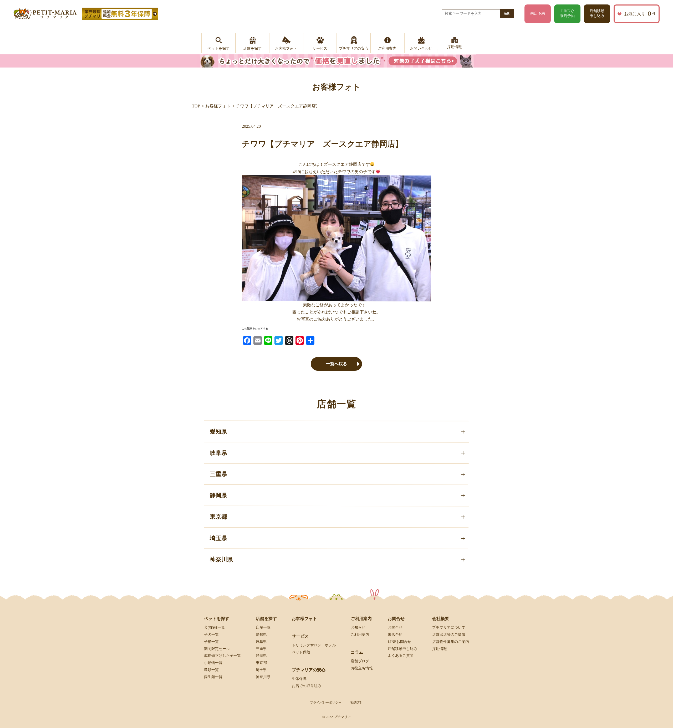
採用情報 (439, 648)
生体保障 (299, 679)
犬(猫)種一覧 (214, 627)
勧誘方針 (356, 702)
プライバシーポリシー (325, 702)
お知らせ (358, 627)
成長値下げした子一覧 (222, 656)
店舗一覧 (263, 627)
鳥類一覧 (211, 670)
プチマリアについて (448, 627)
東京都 (261, 663)
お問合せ (395, 627)
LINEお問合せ (399, 642)
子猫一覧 (211, 642)
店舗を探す (266, 618)
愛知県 (261, 635)
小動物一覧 (213, 663)
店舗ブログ (360, 661)
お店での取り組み (306, 686)
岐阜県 (261, 642)
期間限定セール (217, 648)
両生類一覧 (213, 677)
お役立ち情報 (362, 668)
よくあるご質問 (401, 656)
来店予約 (537, 14)
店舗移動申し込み (597, 13)
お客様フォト (218, 106)
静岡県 (261, 656)
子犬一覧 (211, 635)
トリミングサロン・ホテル (314, 645)
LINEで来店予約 (567, 13)
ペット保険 (301, 652)
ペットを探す (216, 618)
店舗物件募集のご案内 (450, 642)
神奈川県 (263, 677)
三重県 (261, 649)
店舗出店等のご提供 (448, 635)
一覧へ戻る (336, 364)
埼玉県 (261, 670)
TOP (196, 106)
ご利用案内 (360, 635)
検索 (506, 13)
